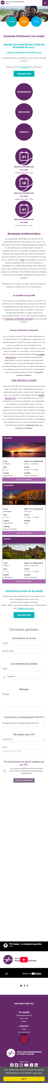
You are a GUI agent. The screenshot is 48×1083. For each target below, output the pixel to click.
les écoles (28, 319)
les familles (19, 319)
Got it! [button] (24, 1079)
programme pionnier (26, 608)
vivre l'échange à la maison (24, 380)
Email (24, 1029)
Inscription (24, 73)
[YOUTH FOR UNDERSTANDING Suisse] (2, 2)
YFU (22, 260)
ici (37, 602)
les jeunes (9, 319)
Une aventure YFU (24, 1003)
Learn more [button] (37, 1073)
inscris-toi (25, 67)
